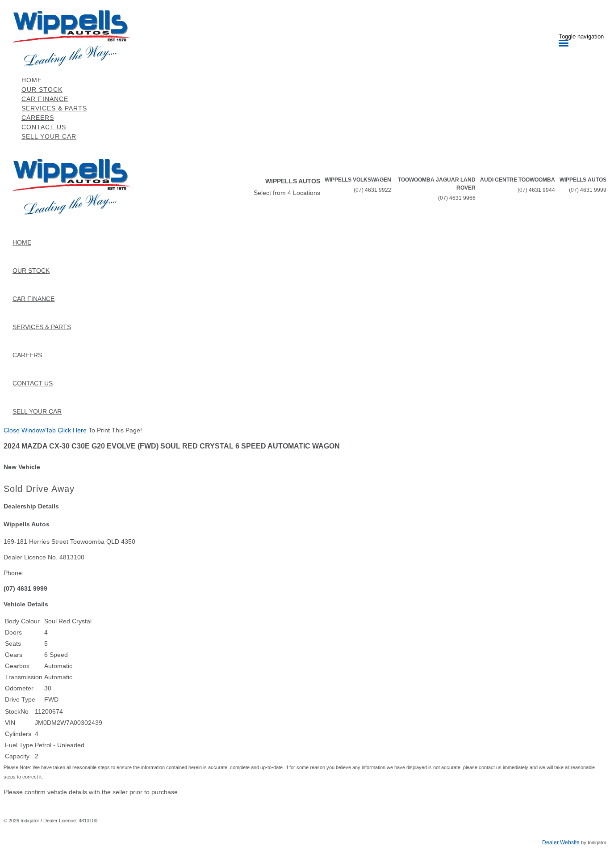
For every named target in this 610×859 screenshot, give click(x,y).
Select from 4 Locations (287, 192)
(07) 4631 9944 (536, 190)
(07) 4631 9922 (372, 190)
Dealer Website (561, 842)
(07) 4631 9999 (587, 190)
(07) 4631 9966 (457, 198)
